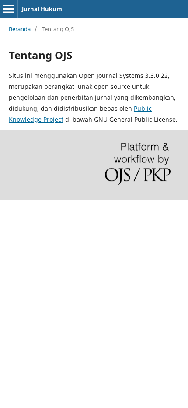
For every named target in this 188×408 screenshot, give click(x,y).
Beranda (20, 29)
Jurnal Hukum (42, 9)
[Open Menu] (8, 9)
